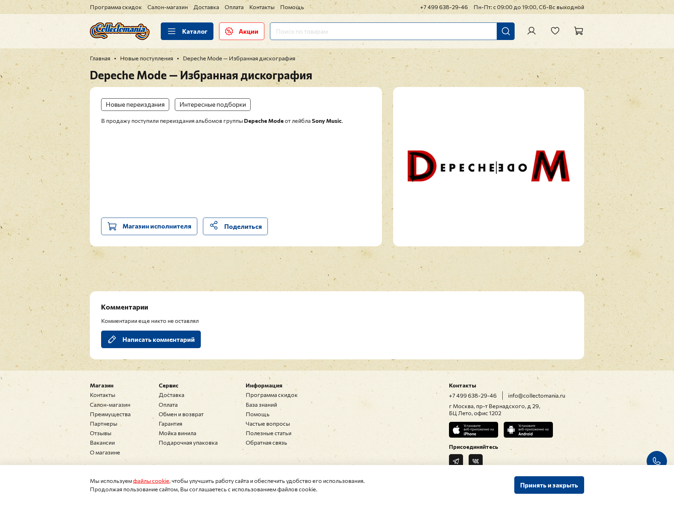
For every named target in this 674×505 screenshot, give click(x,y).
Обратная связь (266, 442)
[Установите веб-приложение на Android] (528, 430)
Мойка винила (177, 433)
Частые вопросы (268, 423)
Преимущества (110, 414)
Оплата (234, 7)
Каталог (194, 31)
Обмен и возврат (181, 414)
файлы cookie (151, 480)
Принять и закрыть (549, 485)
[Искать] (506, 31)
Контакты (262, 7)
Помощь (292, 7)
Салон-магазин (167, 7)
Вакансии (102, 442)
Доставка (206, 7)
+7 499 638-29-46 (444, 7)
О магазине (105, 452)
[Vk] (476, 461)
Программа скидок (116, 7)
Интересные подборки (212, 104)
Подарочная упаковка (188, 442)
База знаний (261, 404)
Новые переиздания (135, 104)
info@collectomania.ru (536, 395)
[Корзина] (578, 30)
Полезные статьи (268, 433)
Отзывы (100, 433)
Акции (248, 31)
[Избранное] (555, 30)
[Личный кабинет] (531, 30)
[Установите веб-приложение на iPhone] (473, 430)
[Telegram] (456, 461)
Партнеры (103, 423)
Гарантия (170, 423)
